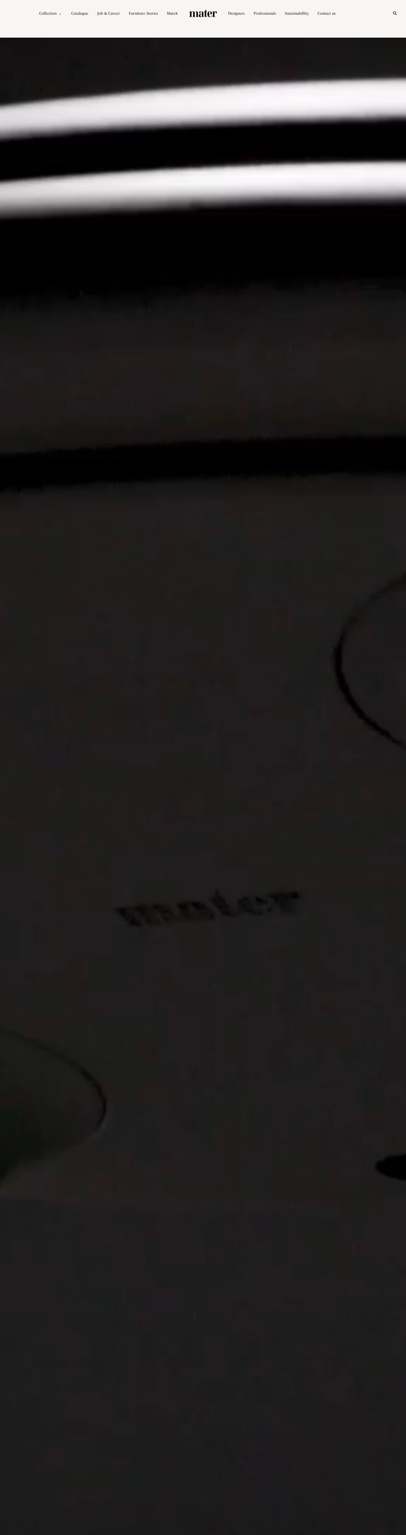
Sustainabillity (297, 13)
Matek (172, 13)
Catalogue (79, 13)
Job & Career (108, 13)
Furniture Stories (143, 13)
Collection (48, 13)
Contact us (327, 13)
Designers (236, 13)
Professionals (265, 13)
